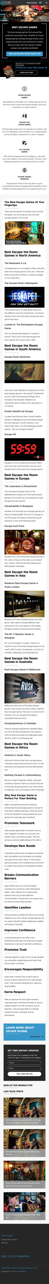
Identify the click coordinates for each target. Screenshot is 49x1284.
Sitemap (4, 1242)
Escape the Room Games (25, 123)
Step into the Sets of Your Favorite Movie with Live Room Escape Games (23, 1184)
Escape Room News (9, 1239)
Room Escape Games (24, 96)
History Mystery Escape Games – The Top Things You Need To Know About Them (23, 1121)
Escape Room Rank (8, 1268)
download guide (26, 73)
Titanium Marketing (18, 1271)
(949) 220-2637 (32, 3)
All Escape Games (24, 150)
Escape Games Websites (24, 178)
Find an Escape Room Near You (24, 53)
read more (35, 1037)
